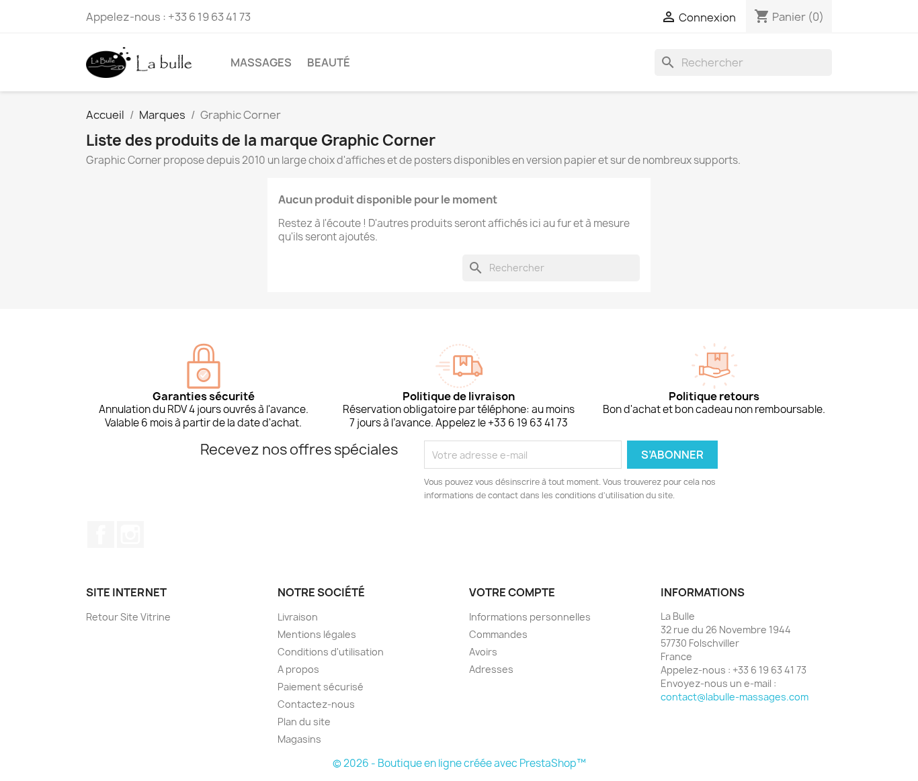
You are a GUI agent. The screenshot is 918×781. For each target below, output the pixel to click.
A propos (298, 669)
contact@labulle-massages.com (734, 696)
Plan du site (304, 721)
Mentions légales (317, 634)
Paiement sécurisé (321, 686)
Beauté (328, 62)
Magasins (299, 739)
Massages (261, 62)
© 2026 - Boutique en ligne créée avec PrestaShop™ (459, 763)
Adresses (491, 669)
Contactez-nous (316, 704)
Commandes (498, 634)
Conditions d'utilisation (331, 651)
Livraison (298, 616)
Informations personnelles (530, 616)
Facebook (100, 534)
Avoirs (483, 651)
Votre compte (512, 592)
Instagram (130, 534)
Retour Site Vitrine (128, 616)
